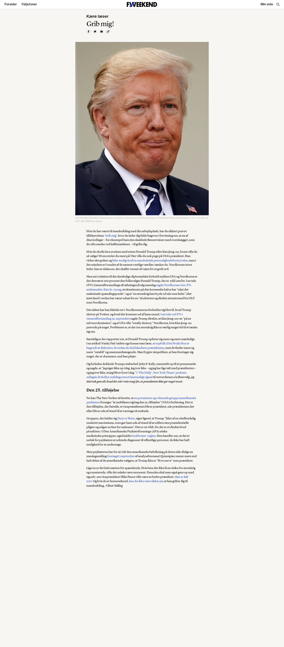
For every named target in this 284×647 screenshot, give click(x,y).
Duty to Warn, (126, 418)
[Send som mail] (101, 32)
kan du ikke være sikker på (146, 481)
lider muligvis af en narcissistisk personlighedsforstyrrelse (150, 260)
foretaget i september (121, 456)
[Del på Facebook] (88, 32)
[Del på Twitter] (95, 32)
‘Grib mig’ (110, 235)
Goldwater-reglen (144, 436)
